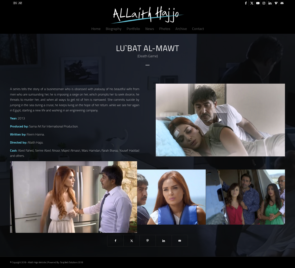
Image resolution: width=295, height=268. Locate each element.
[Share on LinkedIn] (164, 240)
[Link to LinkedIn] (270, 3)
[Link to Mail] (282, 3)
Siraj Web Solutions (69, 262)
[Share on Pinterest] (148, 240)
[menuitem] (96, 29)
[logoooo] (147, 15)
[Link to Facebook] (246, 3)
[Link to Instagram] (264, 3)
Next (276, 197)
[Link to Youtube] (258, 3)
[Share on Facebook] (115, 240)
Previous (19, 197)
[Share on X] (131, 240)
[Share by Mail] (180, 240)
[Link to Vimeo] (276, 3)
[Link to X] (252, 3)
